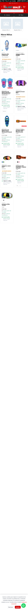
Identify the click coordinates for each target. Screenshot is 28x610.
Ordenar (8, 15)
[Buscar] (25, 10)
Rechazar (10, 607)
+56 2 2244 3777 (14, 3)
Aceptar (18, 607)
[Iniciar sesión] (19, 6)
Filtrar (22, 15)
